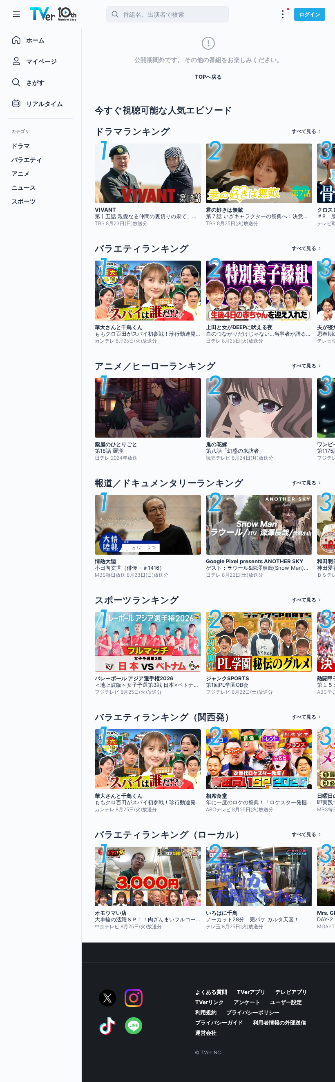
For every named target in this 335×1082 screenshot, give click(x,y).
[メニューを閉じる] (16, 14)
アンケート (247, 1002)
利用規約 (206, 1012)
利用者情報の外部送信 (279, 1022)
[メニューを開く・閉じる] (282, 14)
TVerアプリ (251, 992)
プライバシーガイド (219, 1022)
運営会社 (206, 1032)
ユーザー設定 (286, 1002)
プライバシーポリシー (252, 1012)
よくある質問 (211, 992)
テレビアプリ (291, 992)
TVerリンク (209, 1002)
